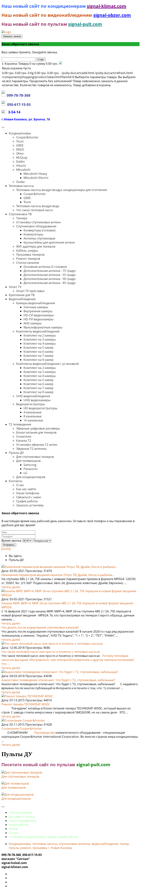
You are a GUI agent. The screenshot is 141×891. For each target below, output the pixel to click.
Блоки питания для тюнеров (36, 432)
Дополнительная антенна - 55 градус (50, 275)
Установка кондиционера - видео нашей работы (43, 837)
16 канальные (33, 420)
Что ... (5, 664)
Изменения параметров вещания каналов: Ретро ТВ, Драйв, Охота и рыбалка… (58, 575)
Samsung (30, 465)
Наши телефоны (27, 493)
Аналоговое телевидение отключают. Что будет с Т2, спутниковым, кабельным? (58, 680)
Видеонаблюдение (22, 299)
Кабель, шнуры (27, 250)
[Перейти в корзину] (60, 64)
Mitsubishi (23, 170)
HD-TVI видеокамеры (38, 319)
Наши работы (18, 825)
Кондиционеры (20, 133)
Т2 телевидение (20, 424)
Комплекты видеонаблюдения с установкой (47, 364)
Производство (44, 733)
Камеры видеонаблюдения (35, 303)
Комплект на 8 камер (38, 360)
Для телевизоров (28, 461)
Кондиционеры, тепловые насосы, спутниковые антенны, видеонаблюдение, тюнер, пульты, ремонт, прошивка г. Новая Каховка (69, 846)
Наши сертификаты (22, 821)
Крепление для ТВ (22, 295)
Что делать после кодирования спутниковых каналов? (40, 627)
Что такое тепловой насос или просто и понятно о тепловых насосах (50, 652)
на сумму (29, 64)
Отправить (9, 544)
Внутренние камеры (38, 311)
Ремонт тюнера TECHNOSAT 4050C (25, 704)
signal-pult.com (85, 24)
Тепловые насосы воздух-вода (37, 206)
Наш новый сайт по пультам (34, 24)
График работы (27, 501)
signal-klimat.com (106, 6)
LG (25, 473)
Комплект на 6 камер (38, 352)
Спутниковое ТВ (20, 214)
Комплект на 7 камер (38, 356)
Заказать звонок (12, 36)
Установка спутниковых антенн (38, 222)
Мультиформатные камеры (43, 327)
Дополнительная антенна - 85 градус (50, 283)
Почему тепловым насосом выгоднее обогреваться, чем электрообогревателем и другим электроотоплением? (67, 658)
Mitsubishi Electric (36, 178)
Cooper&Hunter (27, 137)
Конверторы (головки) (39, 230)
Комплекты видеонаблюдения (37, 331)
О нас (20, 485)
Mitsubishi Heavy (35, 174)
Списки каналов (27, 263)
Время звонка (11, 540)
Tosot (20, 141)
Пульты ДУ (16, 453)
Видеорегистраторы (30, 404)
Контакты (15, 481)
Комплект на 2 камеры (40, 335)
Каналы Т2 (23, 441)
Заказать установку (30, 505)
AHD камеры (32, 323)
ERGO (20, 149)
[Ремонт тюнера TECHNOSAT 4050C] (27, 696)
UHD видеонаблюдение (33, 396)
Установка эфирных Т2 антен (36, 445)
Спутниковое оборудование (36, 226)
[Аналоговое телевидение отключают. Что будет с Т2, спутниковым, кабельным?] (59, 672)
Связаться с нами (28, 497)
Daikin (20, 162)
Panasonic (31, 469)
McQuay (21, 157)
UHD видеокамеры (37, 400)
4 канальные (32, 412)
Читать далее (10, 587)
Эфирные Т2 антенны (31, 449)
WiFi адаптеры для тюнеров (35, 246)
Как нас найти (26, 489)
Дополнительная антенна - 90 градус (50, 279)
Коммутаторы (33, 234)
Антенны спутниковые (39, 238)
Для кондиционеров (30, 477)
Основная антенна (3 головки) (45, 267)
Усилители (23, 436)
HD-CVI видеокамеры (39, 315)
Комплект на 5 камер (38, 348)
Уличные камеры (36, 307)
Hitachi (21, 166)
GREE (20, 145)
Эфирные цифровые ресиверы (38, 428)
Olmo (20, 153)
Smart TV (15, 287)
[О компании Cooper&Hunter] (23, 720)
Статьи (13, 833)
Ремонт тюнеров (28, 259)
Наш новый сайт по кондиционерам (44, 6)
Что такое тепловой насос (34, 210)
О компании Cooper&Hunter (21, 729)
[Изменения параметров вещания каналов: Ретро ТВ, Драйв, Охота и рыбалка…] (59, 567)
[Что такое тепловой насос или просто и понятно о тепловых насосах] (52, 644)
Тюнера (21, 218)
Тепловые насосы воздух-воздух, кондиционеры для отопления (61, 190)
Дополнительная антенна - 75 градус (50, 271)
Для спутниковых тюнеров (35, 457)
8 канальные (32, 416)
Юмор (13, 829)
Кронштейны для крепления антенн (49, 242)
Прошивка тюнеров (30, 255)
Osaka (20, 182)
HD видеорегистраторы (40, 408)
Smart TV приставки (30, 291)
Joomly (6, 549)
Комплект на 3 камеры (40, 339)
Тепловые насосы (21, 186)
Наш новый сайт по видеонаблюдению (47, 15)
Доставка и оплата (22, 817)
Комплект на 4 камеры (40, 343)
